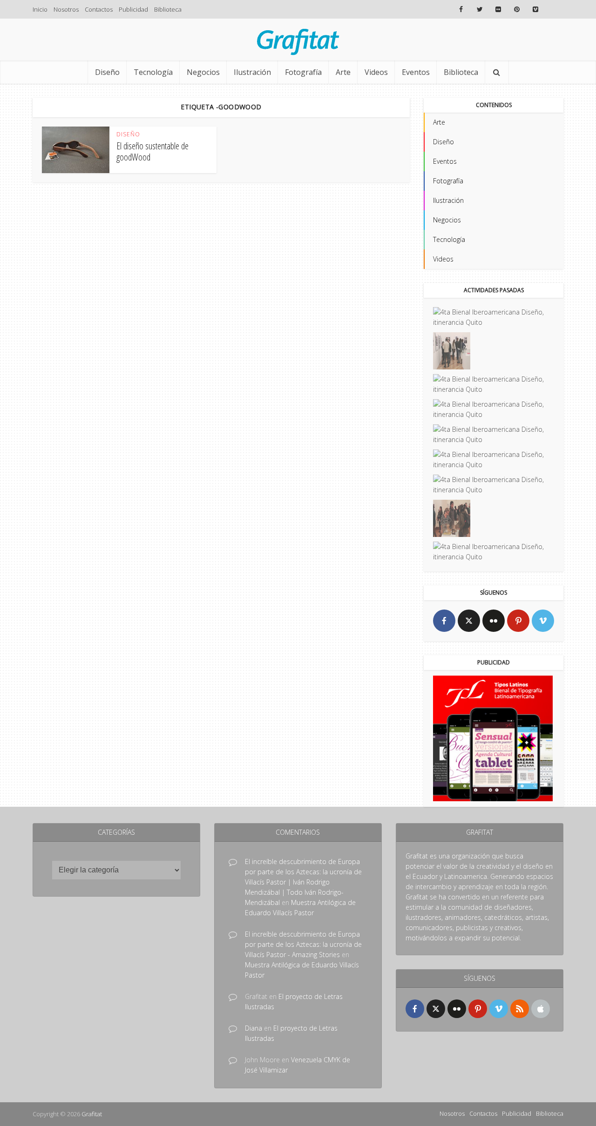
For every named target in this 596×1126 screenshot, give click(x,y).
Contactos (99, 9)
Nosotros (66, 9)
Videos (376, 72)
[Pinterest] (518, 621)
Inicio (40, 9)
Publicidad (133, 9)
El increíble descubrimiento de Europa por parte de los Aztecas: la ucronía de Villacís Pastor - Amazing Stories (303, 944)
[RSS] (519, 1008)
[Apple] (540, 1008)
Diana (253, 1028)
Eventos (416, 72)
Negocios (203, 72)
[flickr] (493, 621)
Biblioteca (168, 9)
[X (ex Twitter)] (469, 621)
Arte (343, 72)
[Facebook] (444, 621)
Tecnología (153, 72)
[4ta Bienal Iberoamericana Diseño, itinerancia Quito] (493, 317)
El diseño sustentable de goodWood (152, 151)
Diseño (107, 72)
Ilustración (252, 72)
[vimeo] (543, 621)
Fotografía (303, 72)
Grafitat (91, 1114)
